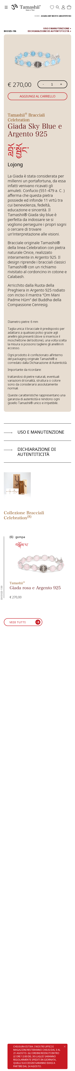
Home (37, 16)
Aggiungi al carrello (37, 96)
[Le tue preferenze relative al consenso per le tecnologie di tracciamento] (68, 1064)
